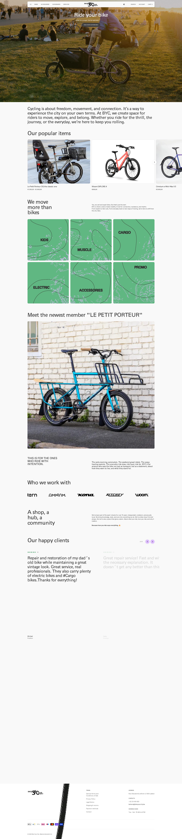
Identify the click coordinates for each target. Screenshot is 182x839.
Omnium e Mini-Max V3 (166, 186)
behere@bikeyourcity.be (137, 804)
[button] (133, 4)
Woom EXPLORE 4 (99, 186)
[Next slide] (155, 162)
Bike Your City (35, 834)
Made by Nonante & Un (46, 834)
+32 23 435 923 (134, 801)
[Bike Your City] (91, 4)
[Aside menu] (31, 4)
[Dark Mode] (124, 4)
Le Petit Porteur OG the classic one (42, 186)
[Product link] (58, 165)
